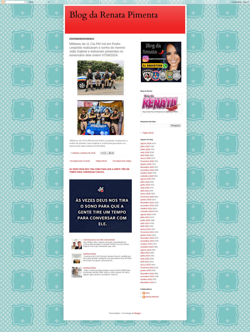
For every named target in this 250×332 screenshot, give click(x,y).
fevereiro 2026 (147, 161)
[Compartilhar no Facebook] (110, 153)
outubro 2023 (146, 244)
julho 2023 (144, 253)
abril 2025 (144, 191)
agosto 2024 (145, 214)
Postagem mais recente (80, 161)
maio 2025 (144, 188)
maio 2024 (144, 223)
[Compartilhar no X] (107, 153)
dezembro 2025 (147, 167)
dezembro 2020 (147, 282)
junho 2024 (145, 220)
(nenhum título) (89, 254)
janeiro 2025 (145, 200)
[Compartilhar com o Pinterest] (112, 153)
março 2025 (145, 194)
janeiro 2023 (145, 270)
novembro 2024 (147, 205)
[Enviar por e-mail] (101, 153)
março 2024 (145, 229)
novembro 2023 (147, 241)
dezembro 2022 (147, 273)
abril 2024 (144, 226)
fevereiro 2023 (147, 267)
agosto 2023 (145, 250)
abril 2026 (144, 155)
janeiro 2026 (145, 164)
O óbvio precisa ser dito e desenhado (99, 240)
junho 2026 (145, 149)
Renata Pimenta (152, 297)
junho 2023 (145, 256)
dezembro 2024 (147, 202)
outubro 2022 (146, 279)
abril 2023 (144, 262)
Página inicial (101, 161)
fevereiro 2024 (147, 232)
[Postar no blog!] (104, 153)
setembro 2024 (147, 211)
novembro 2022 (147, 276)
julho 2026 (145, 146)
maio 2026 (144, 152)
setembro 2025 (146, 176)
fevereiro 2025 (147, 197)
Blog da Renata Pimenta (113, 15)
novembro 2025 (147, 170)
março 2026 (145, 158)
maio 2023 (144, 259)
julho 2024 (145, 217)
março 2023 (145, 265)
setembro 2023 (146, 247)
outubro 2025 (146, 173)
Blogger (137, 313)
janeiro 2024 (145, 235)
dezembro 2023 (147, 238)
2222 (148, 293)
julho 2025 (144, 182)
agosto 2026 (145, 143)
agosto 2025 (145, 179)
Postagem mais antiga (122, 161)
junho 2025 (145, 185)
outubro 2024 (146, 208)
